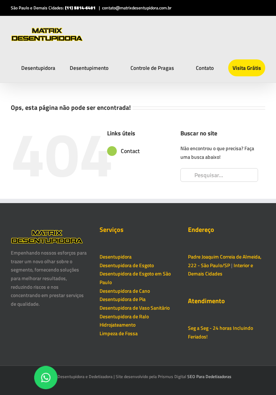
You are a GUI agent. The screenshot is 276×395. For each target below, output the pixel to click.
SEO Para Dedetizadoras (209, 376)
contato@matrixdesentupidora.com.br (136, 7)
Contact (130, 151)
